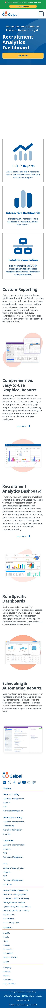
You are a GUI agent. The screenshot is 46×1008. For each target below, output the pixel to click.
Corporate (8, 840)
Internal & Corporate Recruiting (16, 898)
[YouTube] (24, 782)
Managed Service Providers (14, 902)
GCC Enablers (8, 918)
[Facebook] (14, 782)
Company (7, 967)
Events (6, 937)
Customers (7, 949)
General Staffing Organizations (15, 890)
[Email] (29, 782)
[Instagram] (19, 782)
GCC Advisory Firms (11, 923)
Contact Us (7, 979)
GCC (5, 863)
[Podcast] (34, 782)
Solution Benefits (10, 957)
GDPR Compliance (28, 996)
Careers (6, 975)
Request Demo (9, 983)
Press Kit (7, 971)
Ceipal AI (6, 803)
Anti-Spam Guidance (17, 992)
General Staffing (11, 794)
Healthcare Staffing (12, 817)
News (5, 941)
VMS (5, 807)
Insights (6, 933)
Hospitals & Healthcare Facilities (16, 910)
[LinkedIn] (4, 782)
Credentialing (8, 826)
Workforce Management (13, 811)
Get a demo (23, 55)
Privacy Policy (31, 992)
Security (39, 996)
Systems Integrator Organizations (17, 906)
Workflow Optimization (12, 830)
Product (6, 945)
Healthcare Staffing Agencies (14, 894)
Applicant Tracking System (13, 798)
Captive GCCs (8, 914)
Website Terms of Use (12, 996)
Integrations (8, 953)
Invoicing (7, 834)
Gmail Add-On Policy (23, 1000)
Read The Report (23, 6)
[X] (9, 782)
